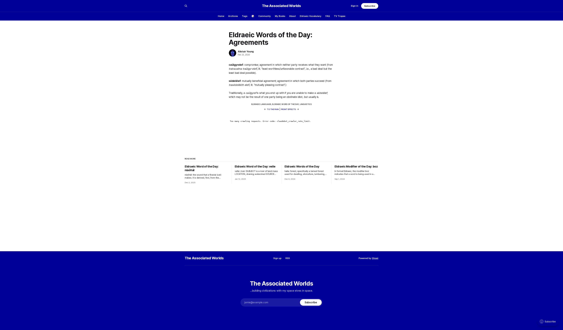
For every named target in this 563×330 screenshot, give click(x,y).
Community (264, 16)
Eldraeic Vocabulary (310, 16)
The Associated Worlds (281, 6)
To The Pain (273, 109)
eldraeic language (261, 104)
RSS (287, 258)
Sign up (277, 258)
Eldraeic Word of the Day (285, 104)
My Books (280, 16)
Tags (244, 16)
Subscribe (369, 6)
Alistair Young (246, 51)
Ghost (375, 258)
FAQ (327, 16)
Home (221, 16)
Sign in (354, 5)
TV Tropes (339, 16)
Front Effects (288, 109)
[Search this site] (185, 6)
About (292, 16)
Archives (233, 16)
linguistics (306, 104)
